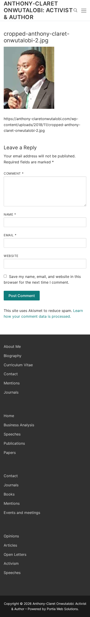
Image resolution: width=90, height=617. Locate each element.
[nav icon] (83, 10)
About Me (12, 346)
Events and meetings (22, 512)
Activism (11, 563)
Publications (14, 443)
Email (10, 235)
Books (9, 494)
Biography (12, 355)
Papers (10, 452)
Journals (11, 392)
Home (9, 415)
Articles (10, 545)
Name (10, 214)
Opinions (11, 536)
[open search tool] (75, 10)
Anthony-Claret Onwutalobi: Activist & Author (38, 10)
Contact (11, 374)
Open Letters (15, 554)
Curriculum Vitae (18, 365)
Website (11, 256)
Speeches (12, 434)
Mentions (12, 383)
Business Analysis (19, 425)
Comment (14, 173)
